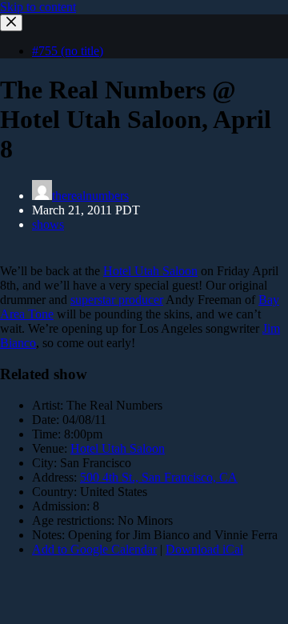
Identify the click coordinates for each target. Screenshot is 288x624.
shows (48, 224)
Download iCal (204, 549)
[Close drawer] (11, 22)
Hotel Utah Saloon (150, 271)
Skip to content (38, 7)
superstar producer (116, 299)
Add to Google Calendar (94, 549)
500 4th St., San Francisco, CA (159, 477)
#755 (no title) (67, 51)
